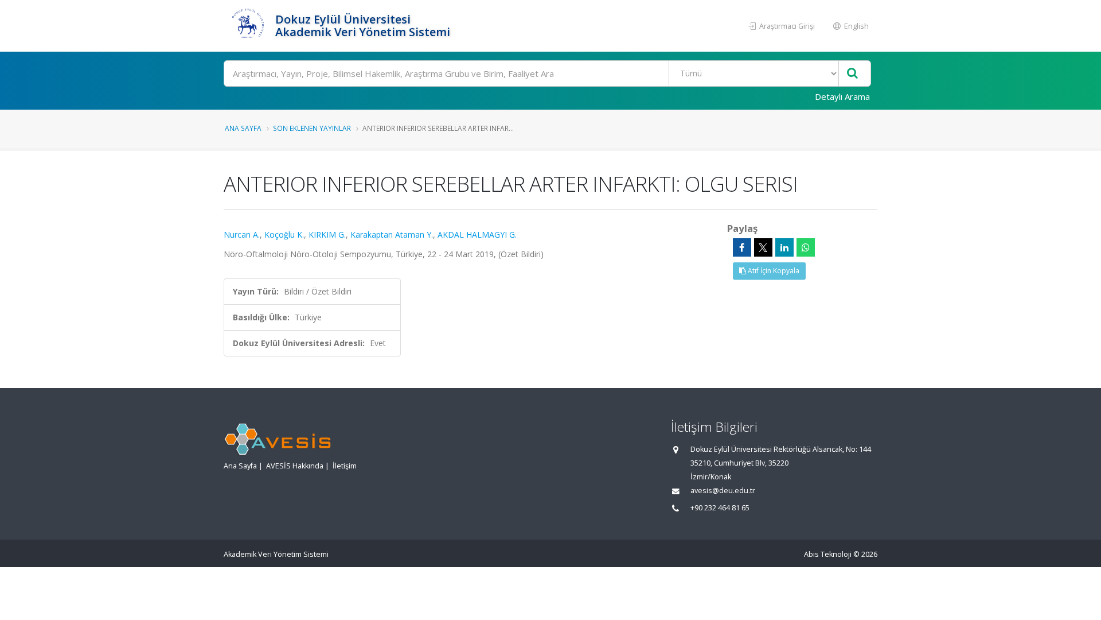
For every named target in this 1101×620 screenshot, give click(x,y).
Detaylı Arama (842, 96)
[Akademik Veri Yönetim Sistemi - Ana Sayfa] (248, 26)
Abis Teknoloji (828, 554)
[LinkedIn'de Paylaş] (784, 247)
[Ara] (852, 74)
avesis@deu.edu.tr (722, 490)
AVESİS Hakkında (294, 466)
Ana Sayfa (243, 128)
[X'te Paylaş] (763, 247)
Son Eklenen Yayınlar (312, 128)
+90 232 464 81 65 (719, 508)
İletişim (345, 466)
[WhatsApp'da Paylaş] (806, 247)
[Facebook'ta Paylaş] (742, 247)
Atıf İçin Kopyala (772, 271)
